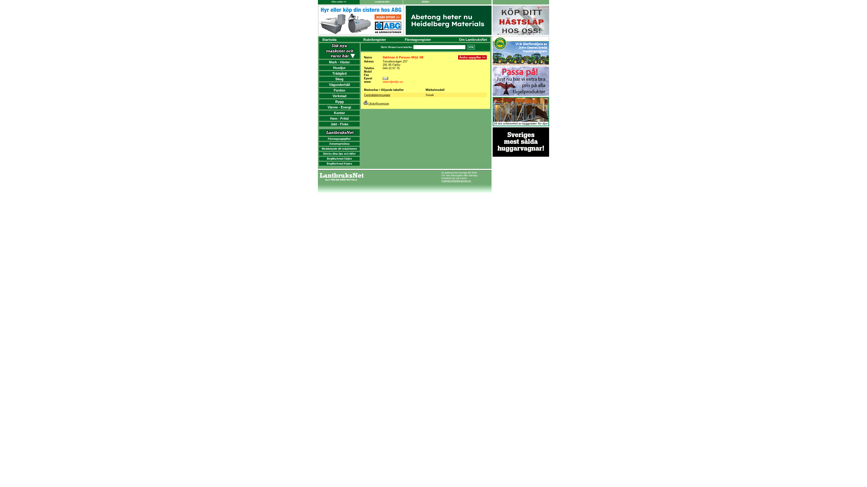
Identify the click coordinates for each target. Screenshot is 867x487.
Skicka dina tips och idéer (339, 153)
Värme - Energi (339, 107)
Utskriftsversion (378, 103)
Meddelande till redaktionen (339, 148)
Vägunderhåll (339, 85)
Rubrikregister (374, 39)
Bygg (339, 101)
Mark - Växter (339, 62)
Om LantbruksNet (473, 39)
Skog (339, 79)
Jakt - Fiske (339, 124)
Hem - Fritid (339, 118)
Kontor (339, 113)
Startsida (329, 39)
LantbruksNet (382, 1)
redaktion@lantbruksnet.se (456, 180)
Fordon (339, 90)
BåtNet (425, 1)
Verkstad (339, 96)
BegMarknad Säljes (339, 158)
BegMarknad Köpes (339, 163)
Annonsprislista (339, 143)
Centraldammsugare (377, 95)
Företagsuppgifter (339, 138)
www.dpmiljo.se (393, 81)
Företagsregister (418, 39)
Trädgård (339, 73)
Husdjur (339, 68)
